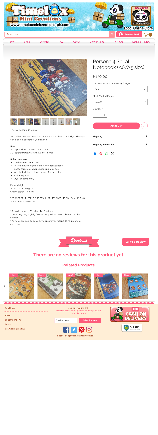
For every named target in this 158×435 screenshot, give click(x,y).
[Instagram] (89, 330)
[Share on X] (112, 153)
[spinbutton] (100, 114)
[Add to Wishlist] (144, 126)
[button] (148, 35)
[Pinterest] (82, 330)
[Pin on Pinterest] (101, 153)
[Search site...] (112, 34)
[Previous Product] (4, 286)
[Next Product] (152, 286)
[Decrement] (95, 114)
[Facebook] (66, 330)
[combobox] (120, 89)
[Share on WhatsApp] (106, 153)
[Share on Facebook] (95, 153)
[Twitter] (74, 330)
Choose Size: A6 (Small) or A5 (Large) (112, 83)
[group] (78, 286)
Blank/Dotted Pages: (104, 96)
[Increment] (105, 114)
